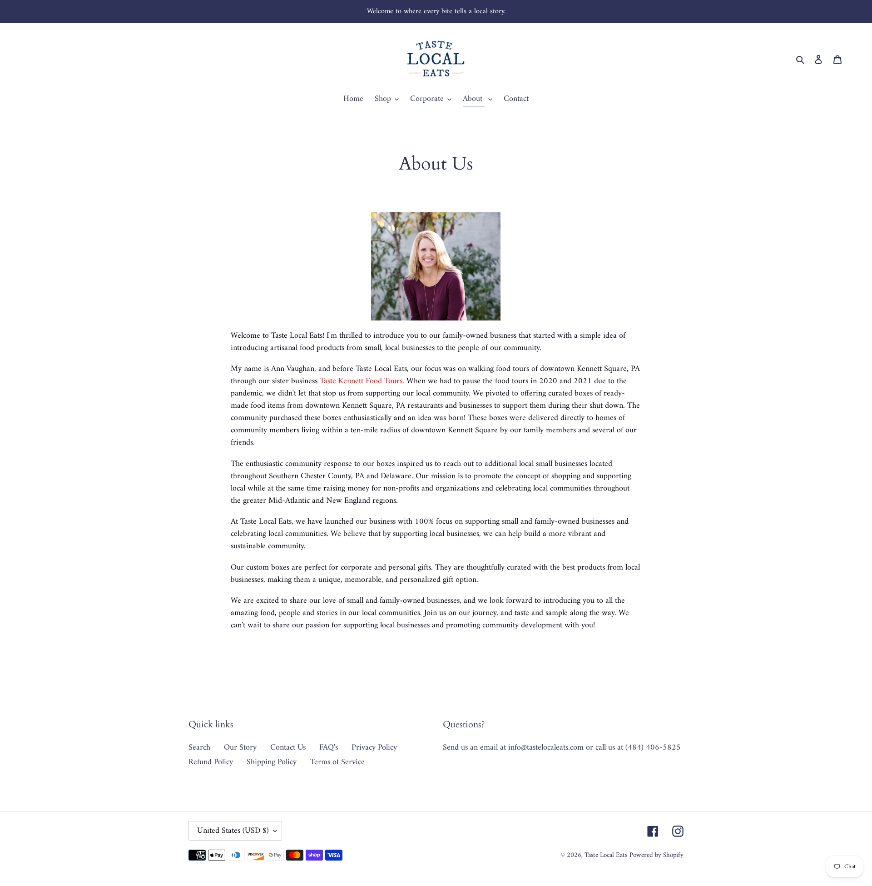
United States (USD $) (233, 831)
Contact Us (288, 748)
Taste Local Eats (606, 855)
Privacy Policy (374, 748)
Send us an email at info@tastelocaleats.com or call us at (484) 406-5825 (562, 748)
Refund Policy (210, 762)
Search (199, 748)
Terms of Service (337, 762)
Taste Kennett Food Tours (361, 381)
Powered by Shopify (656, 855)
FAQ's (328, 748)
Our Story (240, 748)
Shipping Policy (272, 762)
